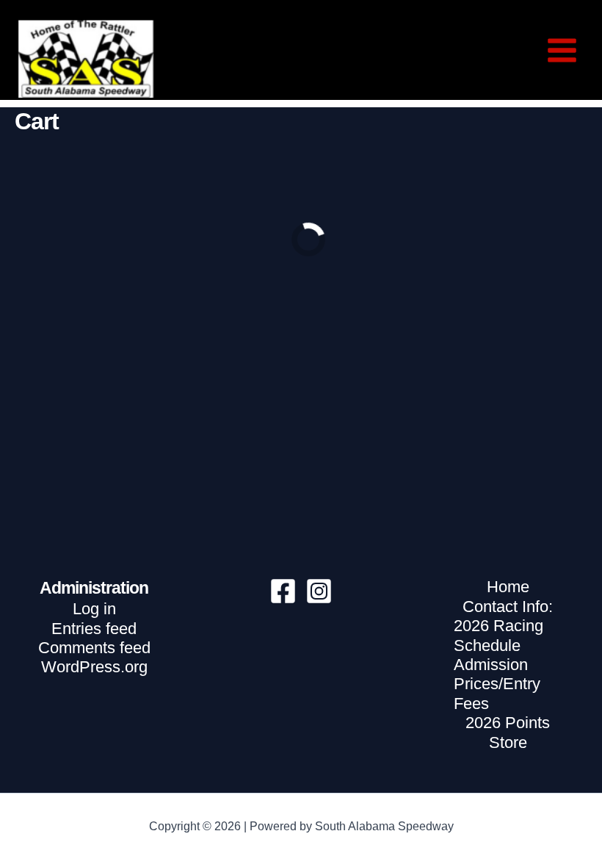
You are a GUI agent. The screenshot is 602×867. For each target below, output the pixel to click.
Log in (94, 609)
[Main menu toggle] (562, 50)
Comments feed (94, 647)
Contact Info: (508, 606)
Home (508, 587)
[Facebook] (283, 591)
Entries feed (94, 628)
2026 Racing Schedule (498, 635)
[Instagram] (319, 591)
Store (508, 742)
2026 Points (507, 722)
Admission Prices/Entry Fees (497, 684)
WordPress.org (94, 667)
